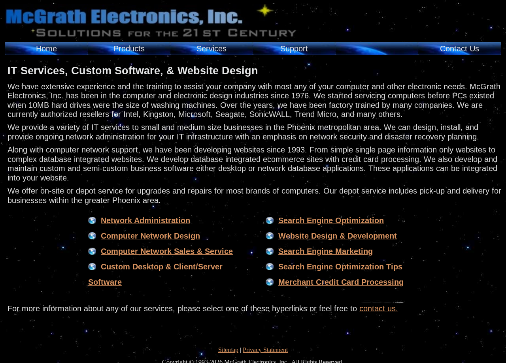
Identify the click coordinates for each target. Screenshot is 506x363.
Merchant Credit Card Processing (341, 282)
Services (211, 48)
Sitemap (228, 349)
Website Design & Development (337, 235)
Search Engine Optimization (331, 220)
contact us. (378, 308)
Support (294, 48)
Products (129, 48)
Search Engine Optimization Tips (340, 266)
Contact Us (459, 48)
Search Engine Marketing (325, 251)
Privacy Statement (265, 349)
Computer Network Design (150, 235)
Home (46, 48)
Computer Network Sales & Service (167, 251)
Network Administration (145, 220)
